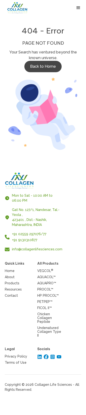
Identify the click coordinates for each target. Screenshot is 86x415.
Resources (13, 289)
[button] (78, 8)
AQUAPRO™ (46, 283)
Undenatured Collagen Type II (49, 331)
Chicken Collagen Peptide (44, 318)
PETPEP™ (45, 302)
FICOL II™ (44, 308)
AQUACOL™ (46, 277)
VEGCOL (45, 271)
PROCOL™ (45, 289)
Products (12, 283)
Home (10, 271)
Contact (11, 295)
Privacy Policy (16, 356)
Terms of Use (16, 362)
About (10, 277)
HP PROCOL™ (48, 295)
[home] (20, 8)
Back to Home (43, 66)
